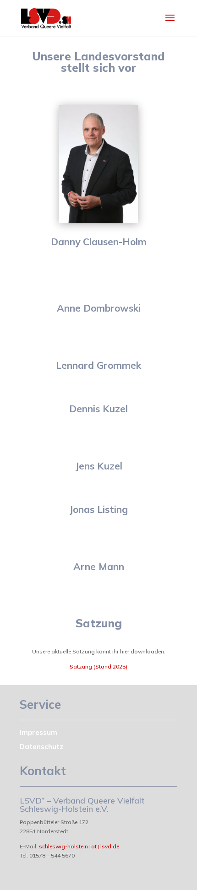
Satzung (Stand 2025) (98, 666)
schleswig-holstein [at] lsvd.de (79, 846)
